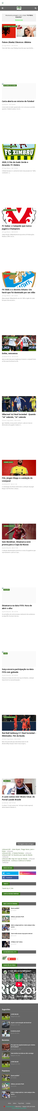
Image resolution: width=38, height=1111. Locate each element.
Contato (28, 1103)
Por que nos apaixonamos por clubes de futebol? (23, 1046)
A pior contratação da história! (21, 1022)
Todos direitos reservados (19, 1108)
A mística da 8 (15, 1031)
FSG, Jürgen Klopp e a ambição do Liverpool (17, 479)
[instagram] (27, 873)
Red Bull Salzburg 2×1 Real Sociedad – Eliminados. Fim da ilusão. (19, 734)
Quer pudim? (15, 908)
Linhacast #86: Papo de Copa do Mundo (14, 859)
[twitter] (10, 873)
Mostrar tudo (19, 20)
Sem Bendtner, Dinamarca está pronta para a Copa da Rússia (16, 543)
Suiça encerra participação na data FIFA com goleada (18, 670)
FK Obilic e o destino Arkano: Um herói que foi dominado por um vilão (18, 291)
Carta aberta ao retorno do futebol (18, 101)
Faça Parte (21, 1103)
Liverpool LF (6, 484)
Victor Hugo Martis (8, 420)
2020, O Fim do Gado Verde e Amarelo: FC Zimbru (15, 163)
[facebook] (10, 877)
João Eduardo (7, 548)
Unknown (5, 803)
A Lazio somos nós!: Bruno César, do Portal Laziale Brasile (18, 798)
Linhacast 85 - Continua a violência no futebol (16, 861)
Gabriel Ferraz (7, 356)
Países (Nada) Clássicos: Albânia (16, 42)
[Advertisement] (19, 66)
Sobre (14, 1103)
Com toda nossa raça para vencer (22, 933)
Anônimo (5, 104)
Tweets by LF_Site (7, 888)
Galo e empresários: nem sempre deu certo (23, 926)
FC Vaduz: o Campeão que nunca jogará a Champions (16, 227)
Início (9, 1103)
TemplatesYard (10, 1106)
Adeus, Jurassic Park (17, 917)
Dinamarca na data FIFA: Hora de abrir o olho (17, 607)
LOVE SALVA (14, 1014)
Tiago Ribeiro (7, 45)
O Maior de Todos (17, 942)
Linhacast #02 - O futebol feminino (13, 853)
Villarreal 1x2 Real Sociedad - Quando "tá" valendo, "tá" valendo (19, 416)
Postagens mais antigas (25, 844)
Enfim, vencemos (10, 353)
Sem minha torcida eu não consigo (22, 1053)
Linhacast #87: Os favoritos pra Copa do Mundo (17, 855)
